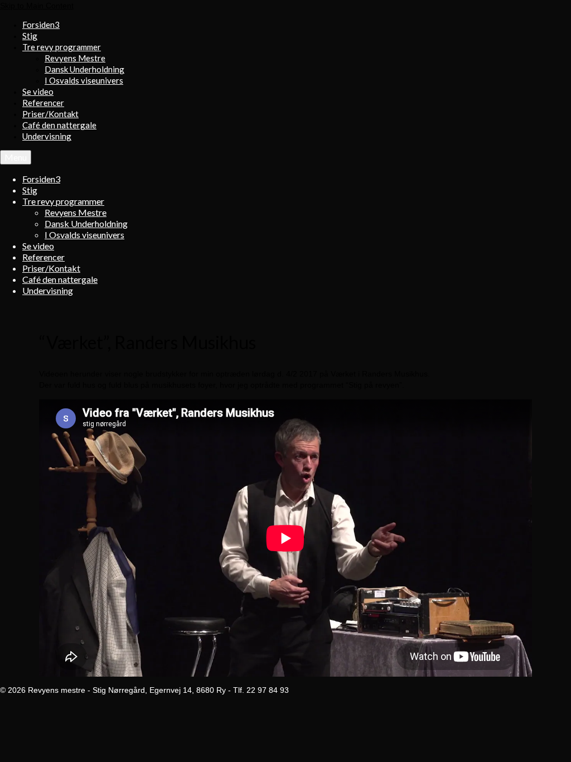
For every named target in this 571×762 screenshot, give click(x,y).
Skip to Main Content (37, 5)
